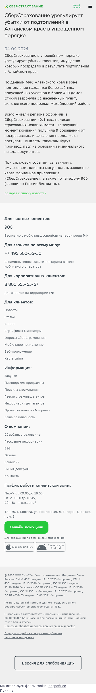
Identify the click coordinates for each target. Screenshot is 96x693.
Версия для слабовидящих (48, 663)
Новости (11, 310)
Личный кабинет (77, 6)
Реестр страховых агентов (24, 396)
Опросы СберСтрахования (25, 338)
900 (8, 227)
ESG (7, 448)
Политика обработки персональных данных (33, 626)
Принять (6, 691)
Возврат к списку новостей (25, 193)
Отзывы (10, 455)
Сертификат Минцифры (23, 331)
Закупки (10, 376)
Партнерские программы (24, 383)
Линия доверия (16, 469)
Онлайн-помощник (26, 527)
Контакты (11, 476)
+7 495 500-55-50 (22, 254)
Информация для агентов (24, 403)
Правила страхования (21, 390)
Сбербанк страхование (22, 435)
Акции (9, 324)
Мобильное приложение (24, 345)
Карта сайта (13, 358)
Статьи (9, 317)
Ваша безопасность (19, 417)
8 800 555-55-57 (21, 284)
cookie (71, 626)
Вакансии (11, 462)
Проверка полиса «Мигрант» (27, 410)
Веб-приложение (18, 352)
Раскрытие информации (23, 441)
